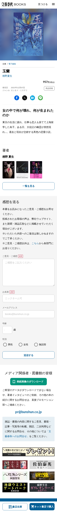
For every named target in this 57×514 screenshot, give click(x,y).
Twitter (24, 97)
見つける (43, 4)
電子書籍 (12, 64)
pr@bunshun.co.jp (28, 412)
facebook (16, 97)
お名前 (5, 292)
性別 (4, 339)
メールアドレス (9, 308)
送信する (28, 355)
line (40, 97)
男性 (10, 344)
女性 (25, 344)
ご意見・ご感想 (9, 256)
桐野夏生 (7, 76)
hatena (32, 97)
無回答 (42, 344)
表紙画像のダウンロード (30, 381)
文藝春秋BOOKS (13, 4)
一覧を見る (28, 186)
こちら (35, 243)
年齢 (4, 323)
